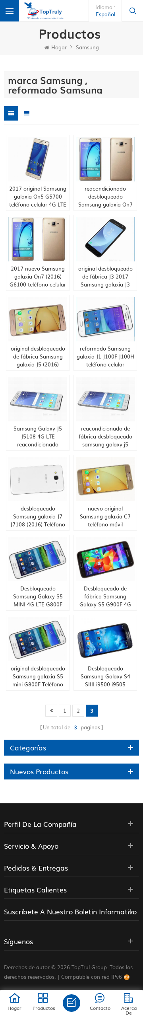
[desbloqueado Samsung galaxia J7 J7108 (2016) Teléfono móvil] (37, 479)
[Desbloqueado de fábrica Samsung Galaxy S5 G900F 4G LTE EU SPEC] (105, 559)
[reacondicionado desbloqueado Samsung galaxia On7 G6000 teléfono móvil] (105, 159)
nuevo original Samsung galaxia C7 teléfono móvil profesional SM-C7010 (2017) (105, 516)
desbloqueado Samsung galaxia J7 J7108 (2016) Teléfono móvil (37, 516)
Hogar (59, 47)
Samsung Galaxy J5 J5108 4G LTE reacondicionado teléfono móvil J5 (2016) (38, 436)
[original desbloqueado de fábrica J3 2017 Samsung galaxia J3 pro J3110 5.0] (105, 239)
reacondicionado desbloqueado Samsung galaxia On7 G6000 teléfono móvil (105, 196)
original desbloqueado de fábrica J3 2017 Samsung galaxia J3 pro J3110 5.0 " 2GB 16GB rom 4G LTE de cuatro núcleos (105, 276)
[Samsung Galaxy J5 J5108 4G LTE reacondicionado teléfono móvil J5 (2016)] (37, 399)
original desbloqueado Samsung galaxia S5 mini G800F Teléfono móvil (38, 676)
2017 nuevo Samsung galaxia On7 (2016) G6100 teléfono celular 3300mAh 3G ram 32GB (38, 276)
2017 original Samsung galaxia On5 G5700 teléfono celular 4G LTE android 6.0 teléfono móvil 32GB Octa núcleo (37, 196)
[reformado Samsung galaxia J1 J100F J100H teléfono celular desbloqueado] (105, 319)
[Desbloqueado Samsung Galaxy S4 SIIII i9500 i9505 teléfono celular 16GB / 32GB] (105, 639)
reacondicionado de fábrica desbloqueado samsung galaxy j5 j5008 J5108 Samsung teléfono (105, 436)
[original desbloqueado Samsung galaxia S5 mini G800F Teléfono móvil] (37, 639)
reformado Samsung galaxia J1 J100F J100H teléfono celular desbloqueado (105, 356)
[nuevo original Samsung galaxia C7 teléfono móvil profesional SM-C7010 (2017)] (105, 479)
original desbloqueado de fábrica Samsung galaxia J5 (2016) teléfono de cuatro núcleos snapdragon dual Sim (38, 356)
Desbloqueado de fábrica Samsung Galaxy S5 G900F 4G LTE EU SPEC (105, 596)
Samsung (87, 47)
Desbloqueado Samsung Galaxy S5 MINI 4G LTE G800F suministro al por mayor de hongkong (37, 596)
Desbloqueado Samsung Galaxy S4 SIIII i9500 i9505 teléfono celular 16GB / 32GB (105, 676)
